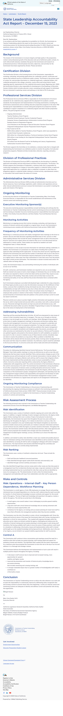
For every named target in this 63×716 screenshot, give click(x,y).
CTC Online (56, 1)
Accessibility (7, 682)
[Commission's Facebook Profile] (4, 693)
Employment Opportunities (11, 644)
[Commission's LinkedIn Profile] (7, 693)
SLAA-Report (22, 14)
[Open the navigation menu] (58, 8)
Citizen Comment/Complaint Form (14, 660)
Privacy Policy (7, 688)
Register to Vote (8, 678)
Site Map (5, 690)
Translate (57, 5)
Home (50, 1)
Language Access (8, 663)
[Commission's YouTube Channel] (10, 693)
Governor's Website (9, 680)
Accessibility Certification (11, 684)
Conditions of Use (8, 686)
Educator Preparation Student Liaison (14, 648)
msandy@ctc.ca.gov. (10, 49)
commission (12, 14)
